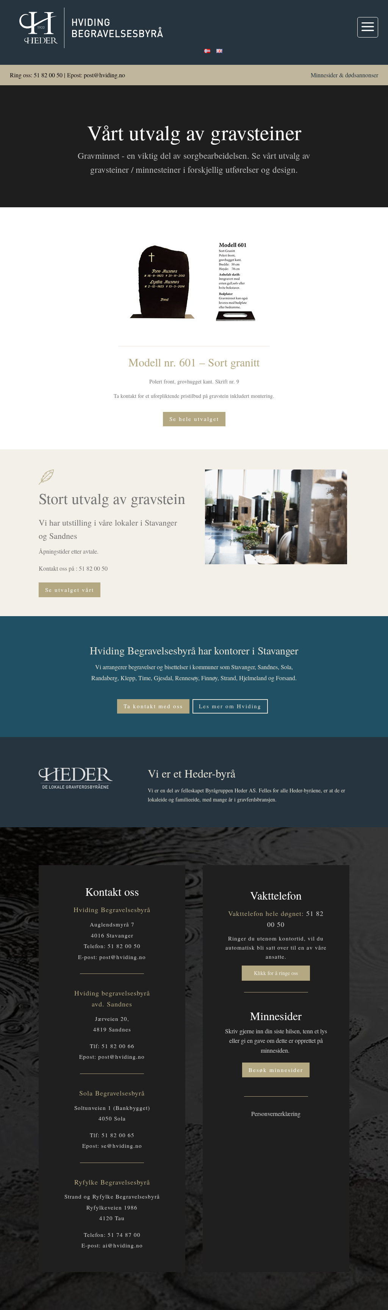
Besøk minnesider (276, 1070)
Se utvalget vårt (69, 589)
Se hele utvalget (194, 419)
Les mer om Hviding (230, 706)
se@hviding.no (121, 1145)
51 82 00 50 (48, 75)
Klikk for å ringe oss (276, 973)
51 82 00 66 (118, 1046)
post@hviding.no (104, 75)
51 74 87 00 (124, 1234)
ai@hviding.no (123, 1245)
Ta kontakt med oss (153, 706)
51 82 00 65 (118, 1135)
